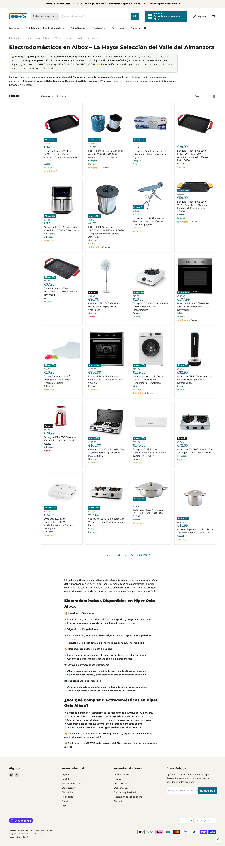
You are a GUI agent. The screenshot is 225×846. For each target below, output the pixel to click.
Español (185, 820)
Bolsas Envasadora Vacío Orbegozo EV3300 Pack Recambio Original (57, 380)
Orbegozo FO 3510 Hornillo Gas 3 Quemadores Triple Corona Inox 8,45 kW (106, 453)
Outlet (134, 28)
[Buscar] (135, 16)
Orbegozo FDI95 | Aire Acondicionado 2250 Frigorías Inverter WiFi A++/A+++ (149, 453)
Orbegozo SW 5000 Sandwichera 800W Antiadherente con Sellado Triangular (58, 523)
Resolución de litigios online (128, 796)
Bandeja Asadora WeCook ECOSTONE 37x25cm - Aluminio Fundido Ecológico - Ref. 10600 (193, 155)
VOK (135, 386)
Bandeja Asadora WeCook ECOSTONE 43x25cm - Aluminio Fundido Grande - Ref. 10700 (61, 155)
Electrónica (99, 28)
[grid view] (209, 96)
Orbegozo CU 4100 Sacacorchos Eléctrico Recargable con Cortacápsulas (195, 380)
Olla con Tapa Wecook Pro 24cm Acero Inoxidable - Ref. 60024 (195, 531)
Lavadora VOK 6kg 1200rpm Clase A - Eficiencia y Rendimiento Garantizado (148, 380)
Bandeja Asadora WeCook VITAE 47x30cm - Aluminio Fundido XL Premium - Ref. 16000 (192, 206)
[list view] (214, 96)
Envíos (117, 779)
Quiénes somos (122, 774)
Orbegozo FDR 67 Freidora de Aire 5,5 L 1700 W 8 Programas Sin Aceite (62, 230)
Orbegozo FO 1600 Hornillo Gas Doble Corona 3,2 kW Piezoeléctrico (151, 307)
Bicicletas (31, 28)
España (204, 820)
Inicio (12, 38)
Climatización (79, 28)
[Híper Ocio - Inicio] (18, 16)
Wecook (47, 164)
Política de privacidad (125, 792)
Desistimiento (121, 787)
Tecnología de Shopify (19, 837)
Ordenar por (47, 96)
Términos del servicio (18, 830)
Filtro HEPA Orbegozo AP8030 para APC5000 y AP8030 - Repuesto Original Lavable (105, 154)
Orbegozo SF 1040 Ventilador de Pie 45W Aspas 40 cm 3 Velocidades (104, 307)
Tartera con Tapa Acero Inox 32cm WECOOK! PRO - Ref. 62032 (148, 513)
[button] (200, 16)
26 (131, 555)
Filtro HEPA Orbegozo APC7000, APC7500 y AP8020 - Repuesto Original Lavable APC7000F (106, 232)
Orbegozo (92, 160)
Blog (147, 28)
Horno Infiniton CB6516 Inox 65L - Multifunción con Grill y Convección (193, 307)
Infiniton (180, 313)
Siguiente (142, 555)
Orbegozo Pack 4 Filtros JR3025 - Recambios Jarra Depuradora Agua (150, 154)
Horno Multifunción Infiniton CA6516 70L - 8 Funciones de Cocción (105, 380)
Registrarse (207, 790)
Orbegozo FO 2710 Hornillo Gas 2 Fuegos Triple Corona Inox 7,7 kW (106, 522)
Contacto (118, 801)
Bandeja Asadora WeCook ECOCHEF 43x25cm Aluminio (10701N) (60, 292)
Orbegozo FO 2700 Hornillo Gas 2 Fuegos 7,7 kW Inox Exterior (195, 451)
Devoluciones (121, 783)
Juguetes (14, 28)
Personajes (118, 28)
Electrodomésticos (54, 28)
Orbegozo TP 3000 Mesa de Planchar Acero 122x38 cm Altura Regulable (148, 221)
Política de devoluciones (42, 830)
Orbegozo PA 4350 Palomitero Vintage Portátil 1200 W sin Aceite (61, 440)
